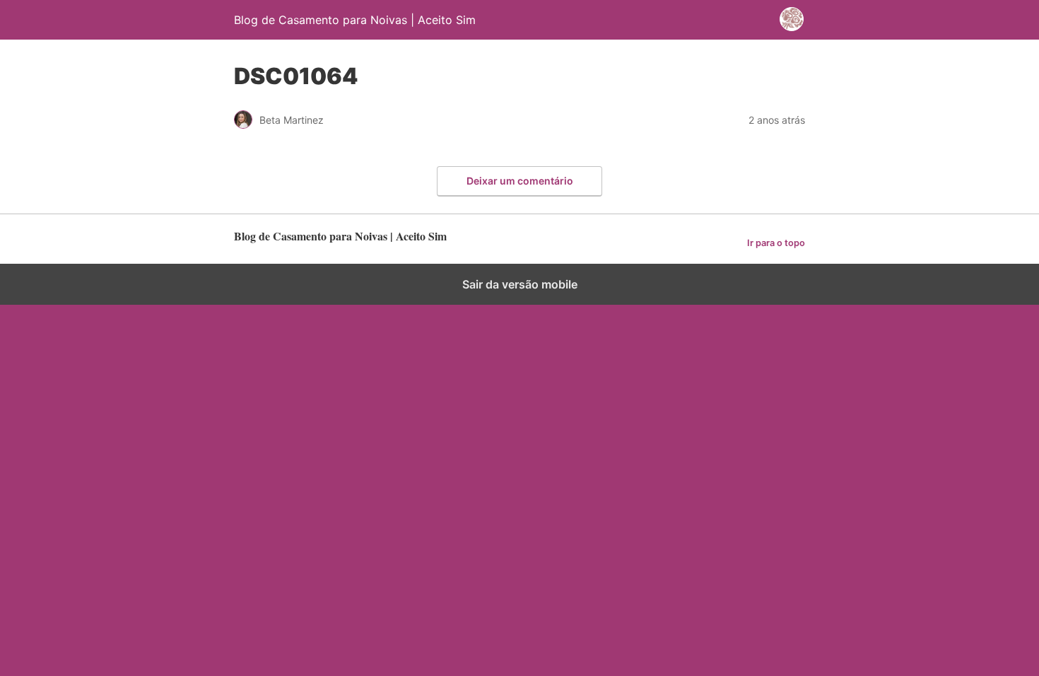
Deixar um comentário (519, 181)
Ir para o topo (776, 243)
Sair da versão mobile (519, 284)
